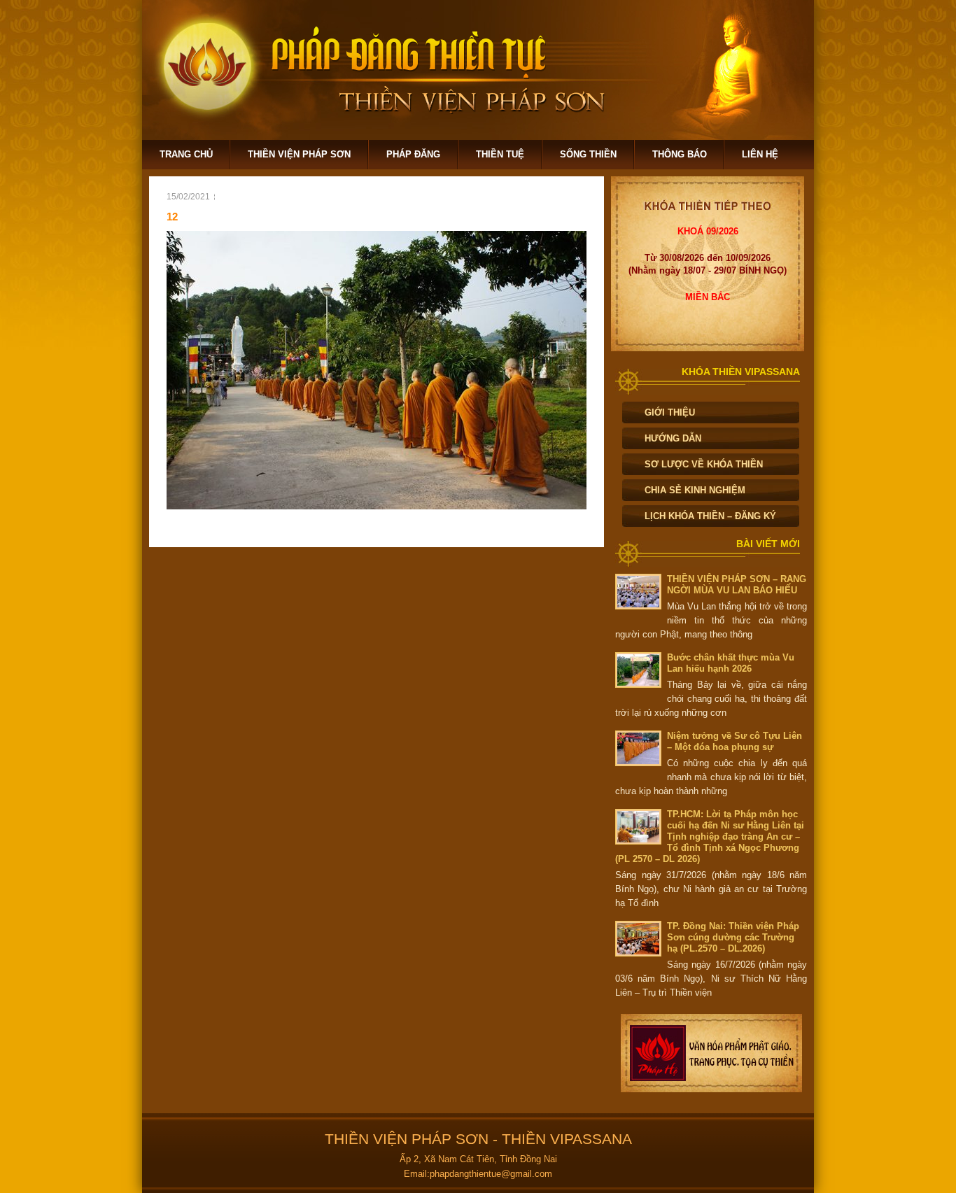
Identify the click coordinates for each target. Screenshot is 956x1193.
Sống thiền (588, 154)
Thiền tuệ (500, 154)
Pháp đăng (413, 154)
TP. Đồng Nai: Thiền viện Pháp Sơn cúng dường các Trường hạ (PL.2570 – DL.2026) (733, 937)
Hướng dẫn (673, 438)
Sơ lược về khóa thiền (704, 464)
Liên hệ (760, 154)
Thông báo (679, 154)
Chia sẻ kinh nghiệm (695, 490)
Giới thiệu (670, 412)
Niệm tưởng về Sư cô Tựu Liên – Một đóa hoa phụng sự (734, 741)
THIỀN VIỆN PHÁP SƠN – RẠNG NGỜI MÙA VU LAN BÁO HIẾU (736, 584)
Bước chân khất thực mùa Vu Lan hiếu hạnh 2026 (730, 663)
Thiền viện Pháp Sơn (299, 154)
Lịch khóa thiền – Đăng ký (710, 516)
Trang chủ (186, 154)
